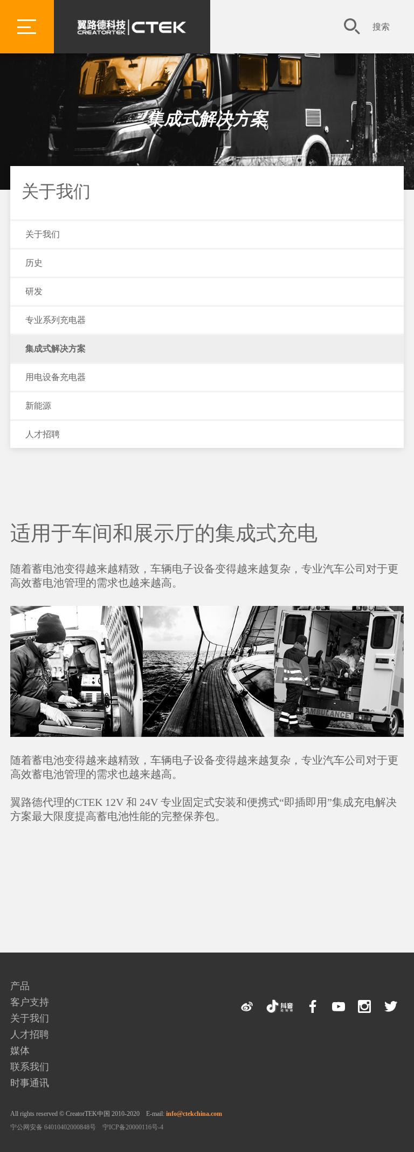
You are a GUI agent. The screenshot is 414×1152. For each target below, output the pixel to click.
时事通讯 (29, 1083)
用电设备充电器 (55, 377)
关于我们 (56, 191)
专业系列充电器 (55, 320)
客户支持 (29, 1002)
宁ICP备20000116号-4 (132, 1127)
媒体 (20, 1050)
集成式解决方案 (207, 118)
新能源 (38, 405)
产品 (20, 986)
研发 (34, 291)
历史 (34, 262)
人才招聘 (42, 434)
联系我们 (29, 1066)
